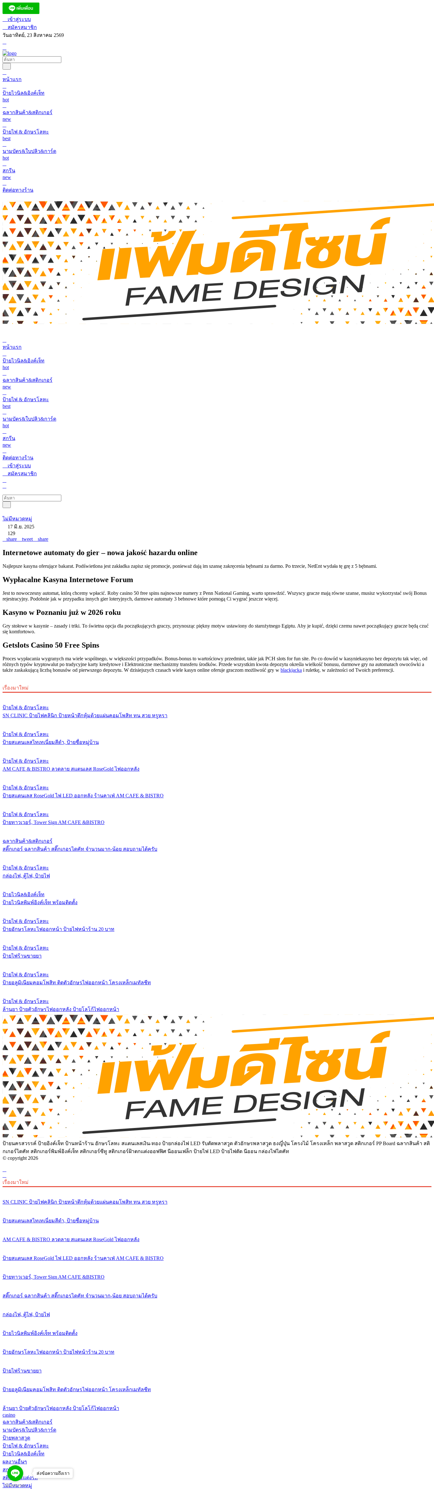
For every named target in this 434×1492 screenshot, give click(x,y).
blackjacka (291, 670)
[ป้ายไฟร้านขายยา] (217, 936)
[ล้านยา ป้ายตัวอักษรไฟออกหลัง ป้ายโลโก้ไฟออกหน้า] (217, 989)
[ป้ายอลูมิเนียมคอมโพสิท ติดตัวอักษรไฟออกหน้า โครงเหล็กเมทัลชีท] (217, 963)
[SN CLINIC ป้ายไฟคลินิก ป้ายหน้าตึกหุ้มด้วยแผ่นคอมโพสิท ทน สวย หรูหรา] (217, 695)
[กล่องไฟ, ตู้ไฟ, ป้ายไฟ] (217, 856)
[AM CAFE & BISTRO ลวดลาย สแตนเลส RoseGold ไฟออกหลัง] (217, 749)
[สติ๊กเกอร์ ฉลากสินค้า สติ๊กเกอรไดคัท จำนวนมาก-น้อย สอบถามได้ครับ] (217, 829)
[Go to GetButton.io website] (15, 1485)
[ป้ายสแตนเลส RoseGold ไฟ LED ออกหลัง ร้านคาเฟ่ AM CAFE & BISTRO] (217, 776)
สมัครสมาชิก (21, 27)
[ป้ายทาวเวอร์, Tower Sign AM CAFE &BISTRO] (217, 802)
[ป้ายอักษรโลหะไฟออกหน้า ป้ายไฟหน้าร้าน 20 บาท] (217, 909)
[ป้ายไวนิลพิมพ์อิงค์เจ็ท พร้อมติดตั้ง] (217, 882)
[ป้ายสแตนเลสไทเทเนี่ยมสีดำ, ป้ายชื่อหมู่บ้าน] (217, 722)
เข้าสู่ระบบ (18, 19)
